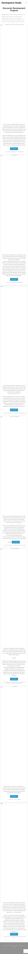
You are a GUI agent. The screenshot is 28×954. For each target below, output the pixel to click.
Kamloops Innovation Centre (14, 393)
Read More (14, 148)
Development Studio (11, 3)
